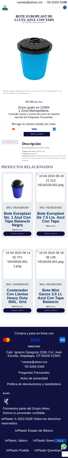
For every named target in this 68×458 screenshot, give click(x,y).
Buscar (65, 7)
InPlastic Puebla (17, 450)
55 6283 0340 (57, 2)
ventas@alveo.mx (30, 2)
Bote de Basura (42, 22)
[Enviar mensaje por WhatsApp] (64, 446)
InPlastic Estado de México (34, 430)
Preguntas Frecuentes (34, 372)
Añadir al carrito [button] (17, 233)
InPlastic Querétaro (48, 450)
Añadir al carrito (37, 134)
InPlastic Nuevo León (48, 440)
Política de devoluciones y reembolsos (34, 384)
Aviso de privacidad (34, 378)
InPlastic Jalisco (16, 440)
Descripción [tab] (10, 142)
